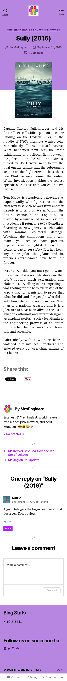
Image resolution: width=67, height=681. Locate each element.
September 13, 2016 (49, 47)
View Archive (13, 434)
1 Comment (36, 52)
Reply (8, 528)
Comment (52, 590)
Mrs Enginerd (17, 29)
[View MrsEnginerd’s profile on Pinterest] (17, 648)
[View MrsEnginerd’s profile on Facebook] (4, 648)
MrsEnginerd (21, 47)
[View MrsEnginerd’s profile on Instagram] (13, 648)
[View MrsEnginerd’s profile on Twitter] (9, 648)
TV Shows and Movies (44, 29)
